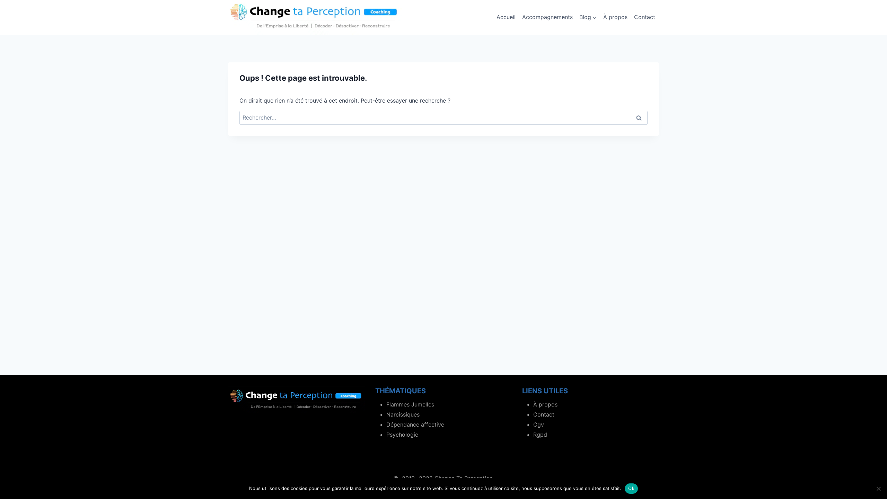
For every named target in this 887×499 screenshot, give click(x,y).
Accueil (506, 17)
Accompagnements (547, 17)
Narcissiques (403, 414)
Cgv (538, 424)
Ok (631, 488)
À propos (615, 17)
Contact (644, 17)
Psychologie (402, 434)
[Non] (878, 488)
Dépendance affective (415, 424)
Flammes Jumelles (410, 404)
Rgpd (540, 434)
